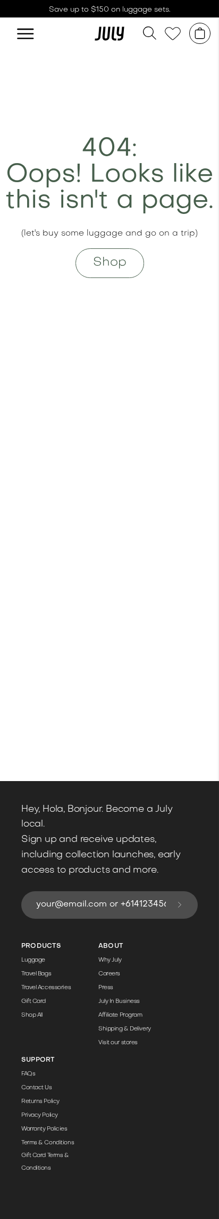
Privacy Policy (39, 1115)
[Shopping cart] (199, 33)
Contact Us (36, 1088)
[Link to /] (109, 33)
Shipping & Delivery (124, 1029)
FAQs (28, 1074)
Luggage (33, 960)
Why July (109, 960)
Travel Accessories (46, 988)
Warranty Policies (44, 1129)
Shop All (31, 1015)
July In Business (119, 1002)
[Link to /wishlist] (173, 33)
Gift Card (33, 1002)
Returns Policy (40, 1102)
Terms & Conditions (47, 1143)
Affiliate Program (120, 1015)
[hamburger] (26, 33)
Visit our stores (118, 1043)
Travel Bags (36, 974)
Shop (110, 262)
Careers (109, 974)
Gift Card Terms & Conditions (45, 1162)
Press (105, 988)
